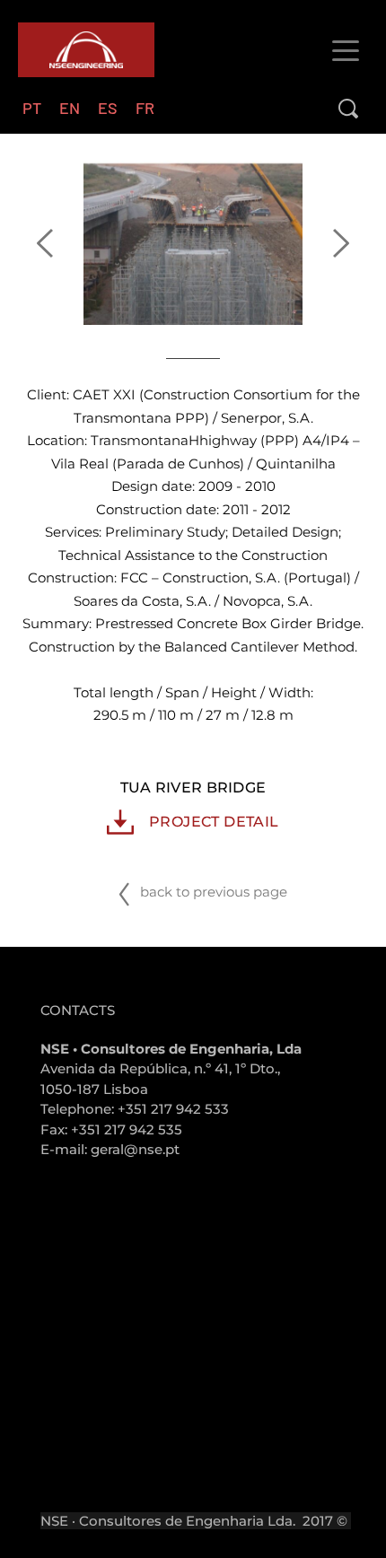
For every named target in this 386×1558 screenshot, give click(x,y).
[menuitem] (32, 108)
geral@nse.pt (135, 1149)
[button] (345, 50)
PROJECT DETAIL (214, 821)
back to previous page (211, 891)
